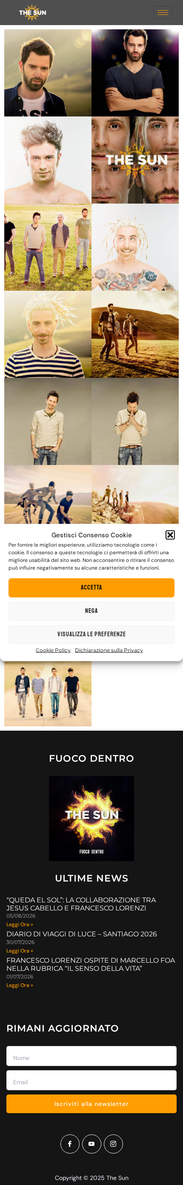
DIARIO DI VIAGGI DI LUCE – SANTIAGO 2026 (81, 934)
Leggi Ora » (19, 924)
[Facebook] (70, 1144)
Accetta (91, 588)
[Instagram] (113, 1144)
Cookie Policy (53, 649)
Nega (91, 611)
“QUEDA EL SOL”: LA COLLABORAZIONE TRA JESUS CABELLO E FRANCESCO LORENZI (81, 904)
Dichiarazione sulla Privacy (109, 649)
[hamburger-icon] (162, 12)
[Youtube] (91, 1144)
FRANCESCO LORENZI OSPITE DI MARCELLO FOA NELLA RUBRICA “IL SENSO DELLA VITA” (90, 964)
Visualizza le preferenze (91, 634)
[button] (170, 535)
